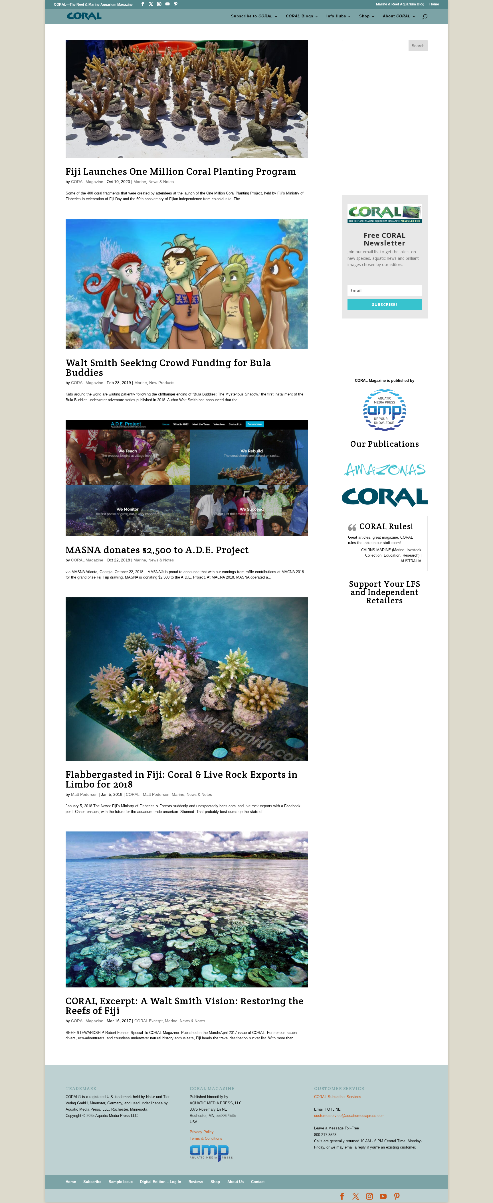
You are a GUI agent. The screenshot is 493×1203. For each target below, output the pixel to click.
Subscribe (92, 1182)
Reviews (196, 1182)
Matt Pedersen (84, 794)
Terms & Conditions (206, 1138)
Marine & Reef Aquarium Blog (400, 4)
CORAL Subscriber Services (337, 1097)
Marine (140, 181)
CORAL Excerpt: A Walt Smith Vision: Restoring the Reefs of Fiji (185, 1006)
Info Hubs (336, 16)
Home (434, 4)
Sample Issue (121, 1182)
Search (418, 45)
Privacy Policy (202, 1132)
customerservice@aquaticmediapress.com (349, 1115)
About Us (235, 1182)
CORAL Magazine (87, 181)
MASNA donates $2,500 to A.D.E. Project (157, 549)
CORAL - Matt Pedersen (147, 794)
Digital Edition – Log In (160, 1182)
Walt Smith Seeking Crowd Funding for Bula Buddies (168, 367)
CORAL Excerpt (148, 1021)
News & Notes (161, 181)
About (397, 16)
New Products (161, 382)
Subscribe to (252, 16)
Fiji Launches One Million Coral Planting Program (181, 171)
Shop (364, 16)
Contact (257, 1182)
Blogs (299, 16)
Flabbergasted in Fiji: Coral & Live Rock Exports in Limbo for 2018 (182, 779)
